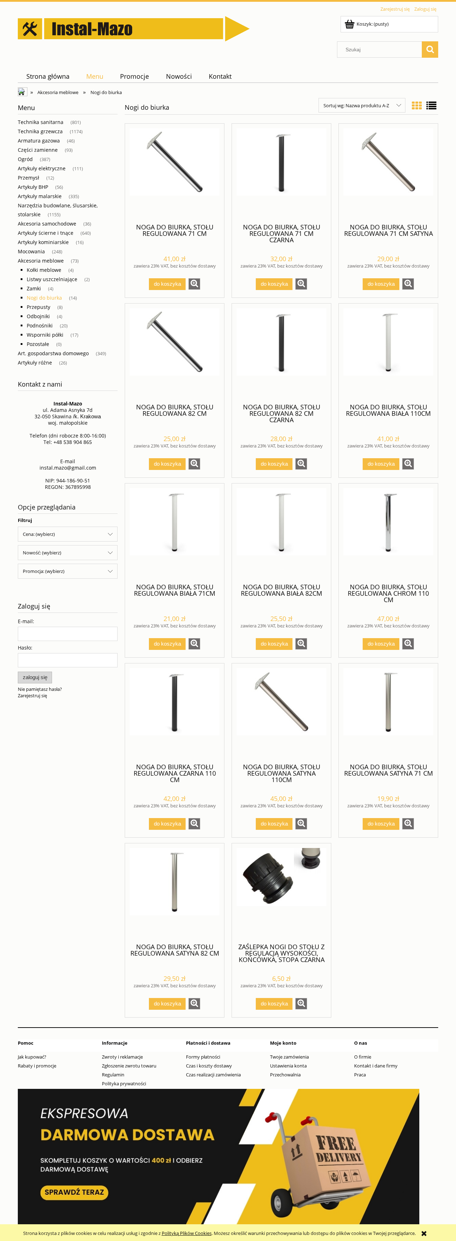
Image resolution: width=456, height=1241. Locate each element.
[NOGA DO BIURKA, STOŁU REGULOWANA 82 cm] (174, 352)
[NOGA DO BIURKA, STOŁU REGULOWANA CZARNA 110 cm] (174, 712)
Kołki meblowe (44, 270)
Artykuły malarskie (40, 196)
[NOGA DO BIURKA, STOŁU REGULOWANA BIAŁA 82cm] (281, 532)
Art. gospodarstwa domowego (53, 353)
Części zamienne (38, 149)
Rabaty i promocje (37, 1065)
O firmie (362, 1057)
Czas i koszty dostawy (209, 1065)
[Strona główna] (134, 27)
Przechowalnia (285, 1074)
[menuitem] (48, 76)
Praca (360, 1074)
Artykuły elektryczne (42, 168)
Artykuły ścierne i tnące (45, 232)
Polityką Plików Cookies (187, 1233)
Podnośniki (40, 325)
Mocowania (31, 251)
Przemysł (28, 177)
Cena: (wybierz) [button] (39, 534)
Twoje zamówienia (289, 1057)
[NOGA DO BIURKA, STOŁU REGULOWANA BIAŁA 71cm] (174, 532)
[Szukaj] (430, 49)
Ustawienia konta (288, 1065)
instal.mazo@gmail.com (68, 467)
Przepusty (38, 307)
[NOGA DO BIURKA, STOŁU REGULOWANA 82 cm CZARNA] (281, 352)
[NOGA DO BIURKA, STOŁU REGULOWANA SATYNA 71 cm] (388, 712)
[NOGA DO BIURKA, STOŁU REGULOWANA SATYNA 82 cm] (174, 892)
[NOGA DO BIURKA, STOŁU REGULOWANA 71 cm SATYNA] (388, 172)
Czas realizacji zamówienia (213, 1074)
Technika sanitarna (40, 122)
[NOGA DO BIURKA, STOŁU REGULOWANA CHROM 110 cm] (388, 532)
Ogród (25, 159)
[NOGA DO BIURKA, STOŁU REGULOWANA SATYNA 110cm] (281, 712)
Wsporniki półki (45, 334)
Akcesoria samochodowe (47, 223)
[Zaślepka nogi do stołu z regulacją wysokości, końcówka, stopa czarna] (281, 892)
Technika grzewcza (40, 131)
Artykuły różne (35, 362)
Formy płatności (203, 1057)
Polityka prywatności (124, 1083)
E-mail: (26, 621)
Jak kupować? (32, 1057)
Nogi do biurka (44, 297)
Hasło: (25, 647)
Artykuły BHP (33, 186)
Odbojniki (38, 316)
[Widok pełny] (431, 105)
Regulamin (113, 1074)
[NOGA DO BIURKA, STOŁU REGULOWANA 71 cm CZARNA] (281, 172)
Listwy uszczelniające (52, 279)
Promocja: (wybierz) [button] (43, 571)
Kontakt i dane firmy (376, 1065)
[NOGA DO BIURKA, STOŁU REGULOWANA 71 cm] (174, 172)
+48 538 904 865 (72, 442)
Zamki (34, 288)
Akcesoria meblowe (41, 260)
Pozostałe (38, 344)
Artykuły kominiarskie (43, 242)
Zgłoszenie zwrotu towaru (129, 1065)
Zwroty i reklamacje (122, 1057)
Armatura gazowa (39, 140)
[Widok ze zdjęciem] (417, 105)
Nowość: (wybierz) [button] (42, 552)
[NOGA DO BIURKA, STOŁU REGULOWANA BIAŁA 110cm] (388, 352)
